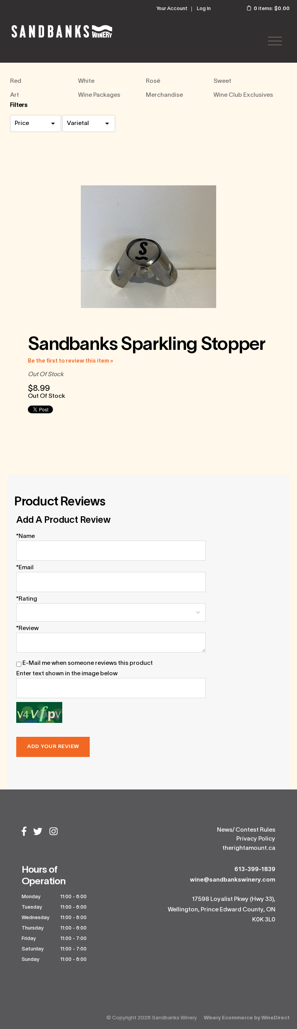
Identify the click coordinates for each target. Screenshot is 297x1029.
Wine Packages (99, 95)
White (86, 81)
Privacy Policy (255, 839)
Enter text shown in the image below (67, 673)
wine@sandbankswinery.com (232, 880)
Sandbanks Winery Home (62, 31)
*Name (25, 536)
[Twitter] (38, 832)
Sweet (222, 81)
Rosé (153, 81)
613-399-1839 (254, 869)
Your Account (172, 9)
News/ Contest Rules (246, 830)
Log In (204, 9)
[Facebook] (24, 832)
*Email (25, 567)
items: (272, 9)
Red (15, 81)
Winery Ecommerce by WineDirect (247, 1017)
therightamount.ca (248, 848)
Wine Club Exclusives (243, 95)
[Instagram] (54, 832)
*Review (27, 628)
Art (14, 95)
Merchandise (164, 95)
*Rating (26, 599)
